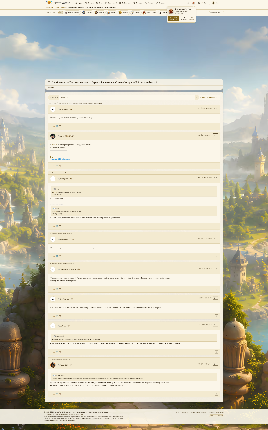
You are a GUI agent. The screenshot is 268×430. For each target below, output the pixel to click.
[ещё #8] (216, 394)
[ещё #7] (216, 352)
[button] (217, 3)
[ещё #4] (216, 256)
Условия (185, 412)
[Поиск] (188, 3)
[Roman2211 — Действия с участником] (215, 364)
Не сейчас (191, 18)
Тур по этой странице (173, 18)
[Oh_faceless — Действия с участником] (215, 298)
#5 (200, 268)
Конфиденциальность (198, 412)
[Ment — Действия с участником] (215, 135)
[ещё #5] (216, 289)
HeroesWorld (49, 7)
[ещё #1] (216, 126)
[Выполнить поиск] (197, 97)
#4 (199, 238)
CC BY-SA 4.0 (80, 414)
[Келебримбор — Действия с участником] (215, 238)
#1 (199, 108)
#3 (199, 178)
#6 (200, 298)
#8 (199, 364)
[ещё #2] (216, 165)
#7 (199, 325)
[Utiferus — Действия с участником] (215, 325)
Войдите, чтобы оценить (93, 103)
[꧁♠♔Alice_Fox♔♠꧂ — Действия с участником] (215, 268)
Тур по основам (184, 18)
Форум (57, 7)
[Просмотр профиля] (53, 109)
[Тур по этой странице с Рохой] (193, 3)
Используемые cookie (216, 412)
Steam (54, 144)
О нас (177, 412)
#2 (199, 135)
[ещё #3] (216, 226)
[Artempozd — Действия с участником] (215, 108)
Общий (63, 7)
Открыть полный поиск (208, 98)
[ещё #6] (216, 316)
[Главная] (58, 3)
